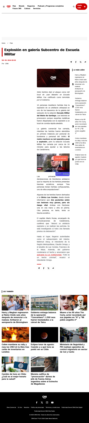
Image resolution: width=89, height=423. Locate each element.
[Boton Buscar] (73, 6)
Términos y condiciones (53, 407)
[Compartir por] (85, 62)
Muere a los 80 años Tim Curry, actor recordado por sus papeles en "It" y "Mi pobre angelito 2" (81, 126)
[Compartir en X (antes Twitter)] (80, 62)
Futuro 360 (17, 8)
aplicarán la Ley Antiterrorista (49, 255)
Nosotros (26, 407)
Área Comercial (11, 407)
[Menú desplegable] (4, 7)
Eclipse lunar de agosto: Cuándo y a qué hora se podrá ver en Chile (80, 159)
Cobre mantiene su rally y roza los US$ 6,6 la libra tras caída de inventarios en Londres (81, 144)
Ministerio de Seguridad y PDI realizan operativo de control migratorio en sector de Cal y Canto (73, 348)
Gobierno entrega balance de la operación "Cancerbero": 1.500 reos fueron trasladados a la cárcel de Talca (81, 106)
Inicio (3, 43)
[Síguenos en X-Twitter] (42, 402)
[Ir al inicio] (8, 6)
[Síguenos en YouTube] (52, 402)
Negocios (31, 6)
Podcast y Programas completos (51, 6)
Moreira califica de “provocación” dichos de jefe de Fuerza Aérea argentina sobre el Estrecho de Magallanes (44, 379)
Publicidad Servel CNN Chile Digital (72, 407)
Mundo (21, 6)
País (14, 6)
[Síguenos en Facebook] (36, 402)
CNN (6, 63)
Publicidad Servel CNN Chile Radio (44, 411)
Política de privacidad (37, 407)
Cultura (27, 8)
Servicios (36, 8)
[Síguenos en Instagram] (47, 402)
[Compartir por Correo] (71, 62)
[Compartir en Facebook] (76, 62)
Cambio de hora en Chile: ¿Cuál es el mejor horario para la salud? (14, 376)
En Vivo (20, 407)
